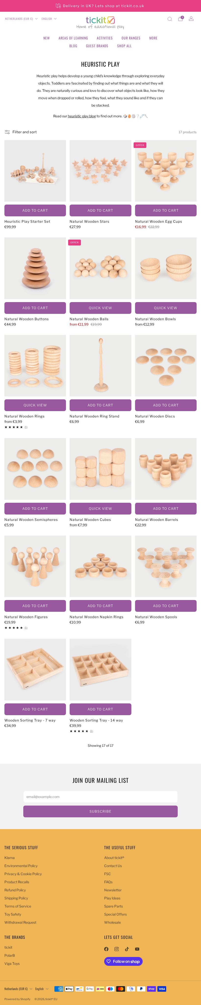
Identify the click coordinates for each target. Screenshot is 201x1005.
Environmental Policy (21, 866)
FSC (107, 874)
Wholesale (112, 922)
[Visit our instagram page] (116, 949)
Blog (73, 45)
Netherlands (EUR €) (19, 19)
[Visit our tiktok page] (127, 949)
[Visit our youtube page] (137, 949)
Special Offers (115, 914)
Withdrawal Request (20, 922)
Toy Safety (12, 914)
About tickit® (114, 858)
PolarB (9, 955)
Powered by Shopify (17, 999)
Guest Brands (97, 45)
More (153, 37)
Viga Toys (12, 963)
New (46, 37)
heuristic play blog (82, 116)
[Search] (169, 18)
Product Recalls (16, 882)
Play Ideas (112, 898)
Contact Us (113, 866)
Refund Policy (15, 890)
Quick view (100, 308)
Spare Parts (113, 906)
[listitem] (100, 6)
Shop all (124, 45)
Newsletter (113, 890)
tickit (8, 947)
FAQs (108, 882)
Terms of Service (17, 906)
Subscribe (100, 811)
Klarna (9, 858)
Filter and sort (25, 132)
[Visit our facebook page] (106, 949)
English (47, 19)
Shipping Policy (16, 898)
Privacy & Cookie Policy (23, 874)
